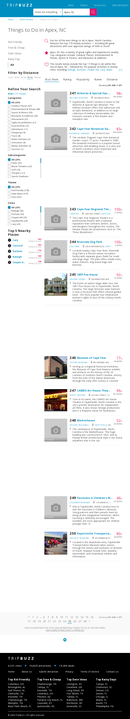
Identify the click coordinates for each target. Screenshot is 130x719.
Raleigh (17, 256)
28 (84, 621)
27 (79, 621)
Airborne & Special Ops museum (98, 93)
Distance (112, 79)
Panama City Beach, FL (50, 699)
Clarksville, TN (16, 693)
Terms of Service (89, 671)
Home (10, 19)
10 (61, 617)
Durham (17, 251)
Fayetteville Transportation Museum (102, 533)
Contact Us (112, 671)
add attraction (120, 5)
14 (81, 617)
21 (49, 621)
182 (39, 244)
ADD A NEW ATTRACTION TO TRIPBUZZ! (65, 630)
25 (69, 621)
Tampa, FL (43, 687)
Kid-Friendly (15, 42)
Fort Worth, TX (75, 693)
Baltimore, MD (75, 699)
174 (39, 250)
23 (59, 621)
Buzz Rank (51, 79)
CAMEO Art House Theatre (95, 390)
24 (64, 621)
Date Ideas (14, 53)
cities (71, 5)
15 (86, 617)
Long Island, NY (75, 690)
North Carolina (26, 19)
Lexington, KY (74, 683)
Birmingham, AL (17, 687)
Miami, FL (101, 699)
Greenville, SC (74, 706)
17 (29, 621)
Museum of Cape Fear (91, 358)
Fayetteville (108, 214)
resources (100, 5)
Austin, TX (101, 703)
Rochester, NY (74, 703)
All (12, 65)
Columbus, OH (16, 683)
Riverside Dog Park (89, 242)
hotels (84, 5)
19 (39, 621)
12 (71, 617)
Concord (18, 245)
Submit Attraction (48, 671)
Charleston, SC (104, 687)
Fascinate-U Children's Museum (98, 498)
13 (76, 617)
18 (34, 621)
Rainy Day (14, 59)
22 (54, 621)
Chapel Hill (19, 262)
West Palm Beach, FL (20, 706)
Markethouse (86, 420)
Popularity (83, 79)
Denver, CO (102, 690)
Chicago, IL (102, 696)
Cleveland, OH (74, 687)
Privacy (69, 671)
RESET (11, 93)
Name (98, 79)
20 (44, 621)
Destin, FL (101, 693)
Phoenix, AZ (44, 696)
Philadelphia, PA (105, 706)
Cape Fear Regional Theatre (96, 209)
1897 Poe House (87, 274)
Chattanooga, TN (17, 699)
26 (74, 621)
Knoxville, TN (15, 696)
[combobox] (47, 12)
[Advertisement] (83, 182)
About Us (27, 671)
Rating (67, 79)
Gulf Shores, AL (16, 690)
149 (39, 261)
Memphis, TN (15, 703)
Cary (15, 240)
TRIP (19, 5)
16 (92, 617)
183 (39, 239)
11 (66, 617)
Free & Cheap (16, 47)
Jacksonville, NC (46, 706)
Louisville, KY (44, 703)
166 (39, 256)
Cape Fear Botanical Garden (95, 129)
